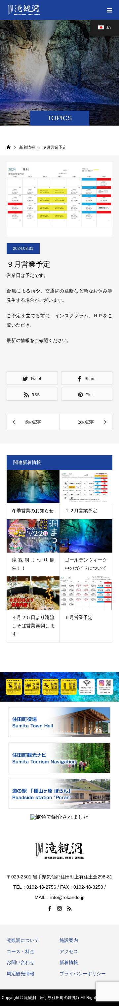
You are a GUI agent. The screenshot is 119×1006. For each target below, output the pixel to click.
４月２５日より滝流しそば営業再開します (33, 626)
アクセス (69, 951)
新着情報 (69, 962)
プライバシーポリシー (83, 973)
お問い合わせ (20, 962)
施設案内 (69, 940)
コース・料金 (20, 951)
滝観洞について (23, 940)
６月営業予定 (79, 617)
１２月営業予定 (81, 510)
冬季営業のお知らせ (33, 510)
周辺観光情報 (20, 973)
